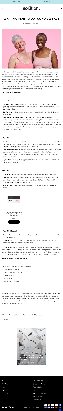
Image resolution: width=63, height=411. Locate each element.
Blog (3, 387)
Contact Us (37, 400)
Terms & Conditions (39, 393)
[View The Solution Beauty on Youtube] (13, 407)
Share (6, 319)
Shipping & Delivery (39, 384)
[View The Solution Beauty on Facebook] (10, 407)
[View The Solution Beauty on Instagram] (3, 407)
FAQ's (35, 390)
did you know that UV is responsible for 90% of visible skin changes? (38, 122)
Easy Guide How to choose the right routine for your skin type (30, 358)
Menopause (46, 2)
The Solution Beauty (33, 407)
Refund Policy (37, 387)
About (4, 380)
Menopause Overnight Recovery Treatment (39, 180)
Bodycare (16, 2)
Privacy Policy (37, 396)
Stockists (5, 393)
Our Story (5, 384)
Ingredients (5, 390)
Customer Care (38, 380)
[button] (57, 8)
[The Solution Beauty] (31, 8)
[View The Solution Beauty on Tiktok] (6, 407)
